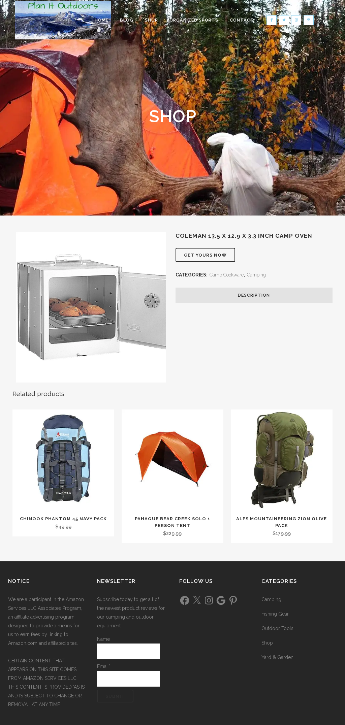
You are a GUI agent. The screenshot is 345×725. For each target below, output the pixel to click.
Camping (256, 274)
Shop (267, 643)
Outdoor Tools (277, 628)
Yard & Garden (277, 657)
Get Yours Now (205, 255)
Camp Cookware (227, 274)
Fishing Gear (275, 614)
